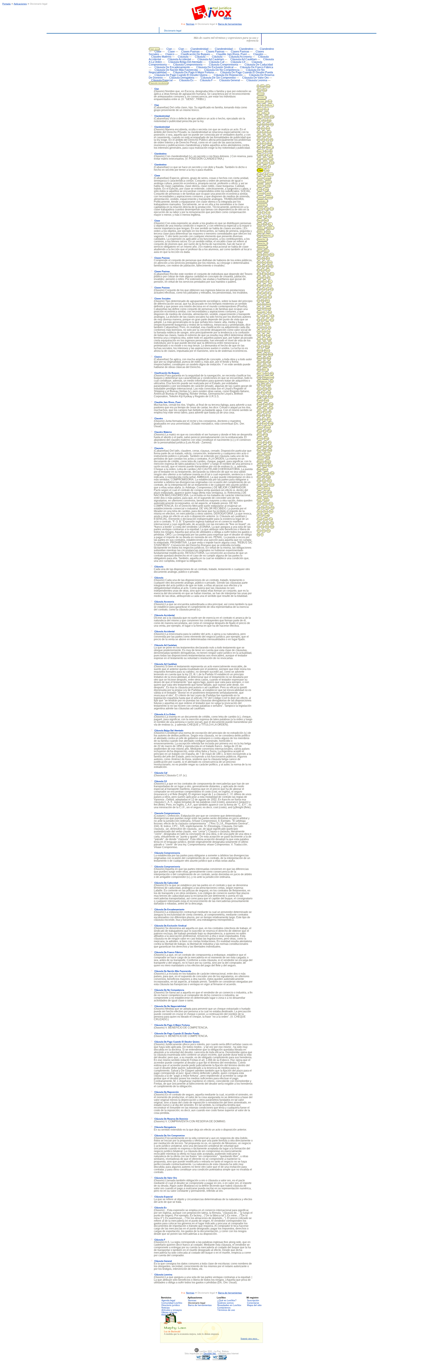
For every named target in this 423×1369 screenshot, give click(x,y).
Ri (264, 477)
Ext (264, 285)
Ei (272, 266)
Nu (271, 373)
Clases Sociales (162, 298)
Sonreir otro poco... (250, 1338)
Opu (259, 389)
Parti (266, 400)
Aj (263, 124)
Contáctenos (224, 1307)
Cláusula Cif (238, 62)
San (264, 481)
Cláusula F (206, 80)
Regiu (267, 462)
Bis (266, 151)
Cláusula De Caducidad (259, 64)
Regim (260, 462)
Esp (259, 278)
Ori (269, 389)
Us (272, 523)
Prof (265, 435)
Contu (260, 209)
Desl (259, 255)
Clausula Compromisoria (167, 813)
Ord (264, 389)
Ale (267, 124)
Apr (264, 136)
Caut (271, 163)
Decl (266, 220)
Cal (264, 155)
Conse (260, 193)
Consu (260, 197)
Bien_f (260, 151)
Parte (259, 400)
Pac (263, 392)
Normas (190, 24)
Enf (259, 274)
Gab (259, 297)
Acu (266, 109)
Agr (259, 124)
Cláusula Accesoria (240, 56)
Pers (259, 412)
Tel (262, 508)
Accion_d (261, 97)
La (263, 335)
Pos (269, 419)
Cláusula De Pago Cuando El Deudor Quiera (180, 75)
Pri (264, 431)
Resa (265, 469)
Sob (269, 492)
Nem (265, 366)
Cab (259, 155)
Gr (258, 300)
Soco (265, 496)
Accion (260, 94)
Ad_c (259, 113)
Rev (259, 477)
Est (264, 278)
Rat (264, 450)
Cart (271, 159)
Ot (258, 392)
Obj (259, 377)
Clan (169, 48)
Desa (259, 251)
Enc (268, 270)
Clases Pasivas (190, 51)
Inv (258, 327)
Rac (259, 450)
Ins (271, 320)
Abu (265, 90)
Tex (271, 511)
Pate (259, 404)
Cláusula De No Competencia (221, 69)
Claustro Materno (161, 56)
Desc (266, 251)
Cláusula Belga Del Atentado (185, 62)
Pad (268, 392)
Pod (268, 415)
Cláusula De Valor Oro (255, 77)
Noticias (165, 1307)
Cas (259, 163)
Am (267, 128)
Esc (272, 274)
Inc (269, 312)
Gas (265, 297)
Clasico (169, 54)
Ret (272, 473)
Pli (263, 415)
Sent (271, 485)
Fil (272, 289)
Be (263, 147)
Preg (270, 423)
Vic (258, 531)
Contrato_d (262, 201)
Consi (267, 193)
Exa (259, 281)
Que (265, 446)
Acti (264, 105)
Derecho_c (268, 235)
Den (268, 232)
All (258, 128)
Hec (267, 300)
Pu (269, 442)
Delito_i (270, 228)
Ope (268, 385)
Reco (259, 454)
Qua (259, 446)
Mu (264, 362)
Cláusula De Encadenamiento (172, 67)
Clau (267, 170)
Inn (262, 320)
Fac (269, 285)
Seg (259, 485)
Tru (258, 523)
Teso (259, 511)
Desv (265, 255)
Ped (271, 404)
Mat (265, 354)
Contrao (268, 197)
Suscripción (253, 1300)
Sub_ (259, 500)
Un (267, 523)
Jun (263, 331)
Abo (268, 86)
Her (259, 304)
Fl (258, 293)
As (267, 140)
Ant (263, 132)
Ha (262, 300)
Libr (264, 343)
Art (263, 140)
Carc (265, 159)
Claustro (258, 54)
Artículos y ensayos (171, 1310)
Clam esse (154, 49)
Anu (269, 132)
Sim (259, 492)
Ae (264, 120)
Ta (258, 508)
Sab (268, 477)
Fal (258, 289)
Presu (267, 427)
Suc (259, 504)
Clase (157, 51)
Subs (266, 500)
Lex (264, 339)
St (271, 496)
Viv (268, 531)
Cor (271, 209)
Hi (263, 304)
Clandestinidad (199, 48)
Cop (266, 209)
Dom (270, 262)
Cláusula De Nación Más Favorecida (176, 69)
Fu (270, 293)
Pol (258, 419)
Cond (267, 186)
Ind (263, 316)
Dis (267, 258)
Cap (259, 159)
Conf (259, 189)
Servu (266, 488)
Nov (267, 373)
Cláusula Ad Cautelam (210, 59)
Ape (259, 136)
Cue (268, 212)
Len (259, 339)
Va (262, 527)
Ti (258, 515)
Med (270, 354)
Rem (264, 465)
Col (264, 174)
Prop (266, 438)
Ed (268, 266)
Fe (263, 289)
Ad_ (259, 120)
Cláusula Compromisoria (187, 64)
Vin (263, 531)
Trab (267, 515)
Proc (259, 435)
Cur (265, 216)
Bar (259, 147)
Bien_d (270, 147)
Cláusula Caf (216, 62)
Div (258, 262)
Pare (270, 396)
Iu (266, 327)
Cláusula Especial (162, 80)
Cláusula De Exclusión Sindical (214, 67)
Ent (264, 274)
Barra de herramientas (230, 24)
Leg (268, 335)
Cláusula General (229, 80)
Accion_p (261, 101)
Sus (271, 504)
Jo (269, 327)
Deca (259, 220)
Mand (260, 350)
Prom (259, 438)
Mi (264, 358)
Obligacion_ (263, 381)
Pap (265, 396)
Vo (258, 534)
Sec (269, 481)
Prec (264, 423)
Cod (259, 174)
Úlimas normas (169, 1312)
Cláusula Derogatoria (181, 77)
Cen (259, 166)
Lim (269, 343)
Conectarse (253, 1303)
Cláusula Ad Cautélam (243, 59)
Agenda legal (168, 1300)
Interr (266, 323)
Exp (259, 285)
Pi (270, 412)
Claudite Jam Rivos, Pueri (231, 54)
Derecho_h (262, 243)
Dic (258, 258)
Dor (259, 266)
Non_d (265, 369)
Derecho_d (262, 239)
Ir (262, 327)
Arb (269, 136)
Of (258, 385)
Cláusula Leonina (256, 80)
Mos (259, 362)
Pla (258, 415)
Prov (259, 442)
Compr (260, 182)
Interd (260, 323)
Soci (259, 496)
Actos (260, 109)
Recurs (260, 458)
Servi (259, 488)
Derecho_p (262, 247)
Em (262, 270)
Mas (259, 354)
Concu (260, 186)
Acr (259, 105)
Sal (258, 481)
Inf (272, 316)
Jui (258, 331)
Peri (271, 408)
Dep (259, 235)
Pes (265, 412)
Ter (272, 508)
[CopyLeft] (197, 1351)
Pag (259, 396)
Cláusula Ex (186, 80)
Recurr (267, 454)
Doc (264, 262)
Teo (267, 508)
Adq (272, 117)
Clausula (183, 56)
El (258, 270)
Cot (259, 212)
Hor (259, 308)
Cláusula (200, 56)
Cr (263, 212)
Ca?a (270, 155)
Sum (265, 504)
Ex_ (270, 281)
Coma (270, 174)
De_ (270, 224)
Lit (258, 346)
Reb (269, 450)
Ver (272, 527)
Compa (267, 178)
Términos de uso (226, 1310)
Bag (269, 143)
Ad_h (266, 113)
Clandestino (246, 48)
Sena (265, 485)
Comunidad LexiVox (171, 1303)
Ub (263, 523)
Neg (259, 366)
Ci (269, 166)
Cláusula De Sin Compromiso (218, 77)
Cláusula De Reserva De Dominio (171, 1119)
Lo (262, 346)
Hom (268, 304)
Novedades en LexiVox (229, 1305)
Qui (270, 446)
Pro (269, 431)
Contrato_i (262, 205)
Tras (265, 519)
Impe (268, 308)
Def (265, 224)
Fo (262, 293)
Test (266, 511)
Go (270, 297)
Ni (270, 366)
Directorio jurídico (170, 1305)
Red (267, 458)
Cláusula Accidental (179, 59)
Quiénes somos (225, 1303)
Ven (267, 527)
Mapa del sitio (254, 1305)
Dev (272, 255)
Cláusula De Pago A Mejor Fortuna (193, 72)
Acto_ (270, 105)
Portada (6, 3)
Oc (271, 381)
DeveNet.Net (210, 1353)
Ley (269, 339)
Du (263, 266)
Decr (259, 224)
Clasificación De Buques (195, 54)
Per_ (265, 408)
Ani (258, 132)
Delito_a (261, 228)
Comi (259, 178)
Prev (259, 431)
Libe (259, 343)
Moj (268, 358)
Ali (272, 124)
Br (271, 151)
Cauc (265, 163)
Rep (259, 469)
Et (269, 278)
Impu (259, 312)
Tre (270, 519)
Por (263, 419)
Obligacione (267, 377)
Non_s (260, 373)
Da (269, 216)
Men (259, 358)
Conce (268, 182)
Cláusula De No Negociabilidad (170, 1006)
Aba (262, 86)
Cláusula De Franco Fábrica (256, 67)
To (262, 515)
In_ (265, 312)
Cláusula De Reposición (228, 75)
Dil (263, 258)
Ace (270, 101)
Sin (264, 492)
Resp (266, 473)
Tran (259, 519)
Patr (265, 404)
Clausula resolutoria (158, 83)
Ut (258, 527)
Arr (258, 140)
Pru (265, 442)
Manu (266, 350)
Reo (270, 465)
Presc (260, 427)
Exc (265, 281)
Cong (265, 189)
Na (269, 362)
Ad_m (260, 117)
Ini (258, 320)
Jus (259, 335)
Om (263, 385)
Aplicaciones (20, 3)
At (271, 140)
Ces (265, 166)
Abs (259, 90)
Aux (264, 143)
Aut (259, 143)
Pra (259, 423)
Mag (267, 346)
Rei (258, 465)
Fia (267, 289)
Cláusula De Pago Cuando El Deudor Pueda (246, 72)
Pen (259, 408)
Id (263, 308)
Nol (258, 369)
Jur (268, 331)
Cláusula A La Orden (164, 714)
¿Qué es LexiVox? (226, 1300)
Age (269, 120)
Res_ (259, 473)
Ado (266, 117)
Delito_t (261, 232)
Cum (259, 216)
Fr (266, 293)
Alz (263, 128)
